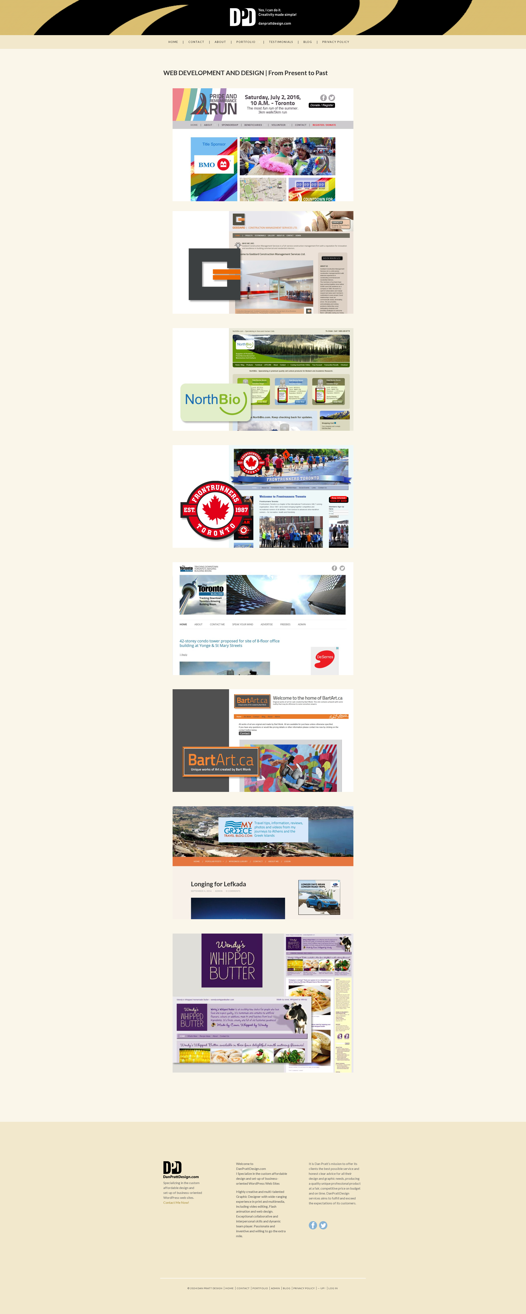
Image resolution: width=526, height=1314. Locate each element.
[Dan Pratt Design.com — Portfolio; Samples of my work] (263, 17)
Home (229, 1288)
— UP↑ (322, 1288)
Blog (307, 42)
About (220, 42)
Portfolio (260, 1288)
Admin (275, 1288)
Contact (243, 1288)
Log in (333, 1288)
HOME (173, 42)
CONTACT (196, 42)
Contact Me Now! (176, 1202)
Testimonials (281, 42)
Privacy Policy (335, 42)
